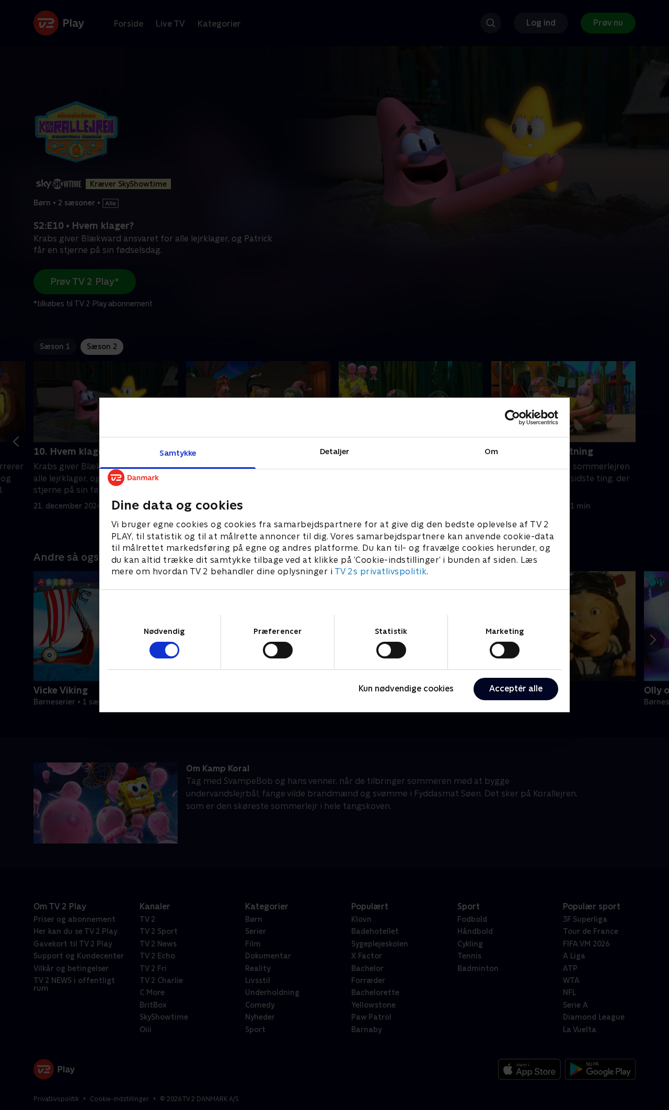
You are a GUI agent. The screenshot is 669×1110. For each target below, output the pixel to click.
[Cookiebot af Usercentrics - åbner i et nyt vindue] (512, 417)
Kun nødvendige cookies (406, 688)
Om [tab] (491, 451)
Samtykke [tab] (178, 452)
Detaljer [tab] (335, 451)
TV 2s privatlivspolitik (380, 571)
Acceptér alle (516, 688)
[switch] (278, 650)
